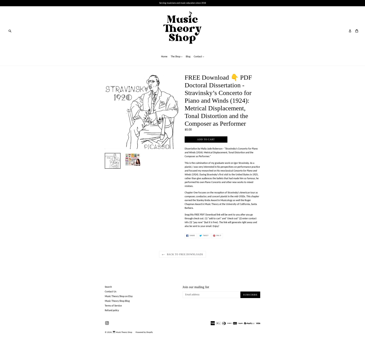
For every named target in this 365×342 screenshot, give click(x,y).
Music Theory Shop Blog (117, 301)
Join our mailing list (195, 287)
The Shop (176, 56)
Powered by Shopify (144, 332)
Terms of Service (113, 305)
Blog (188, 56)
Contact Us (110, 291)
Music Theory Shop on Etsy (119, 296)
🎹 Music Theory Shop (122, 332)
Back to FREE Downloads (184, 254)
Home (164, 56)
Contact (198, 56)
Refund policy (112, 310)
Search (108, 287)
